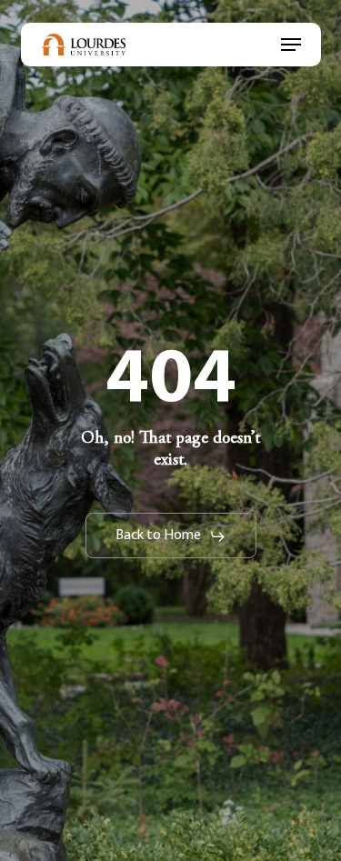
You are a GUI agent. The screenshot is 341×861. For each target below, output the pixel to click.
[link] (83, 44)
